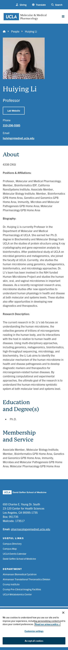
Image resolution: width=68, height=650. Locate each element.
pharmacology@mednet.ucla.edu (30, 529)
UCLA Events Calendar (14, 553)
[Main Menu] (63, 16)
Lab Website (13, 110)
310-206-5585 (11, 125)
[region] (34, 628)
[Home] (4, 31)
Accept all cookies (34, 640)
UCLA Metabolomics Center (17, 594)
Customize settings (34, 631)
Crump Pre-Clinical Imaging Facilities (22, 589)
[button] (38, 4)
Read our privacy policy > (47, 624)
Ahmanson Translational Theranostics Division (26, 579)
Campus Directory (12, 543)
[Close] (63, 612)
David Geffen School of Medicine (19, 558)
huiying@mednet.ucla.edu (18, 138)
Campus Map (10, 548)
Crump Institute (11, 584)
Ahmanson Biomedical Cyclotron (20, 574)
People (15, 31)
